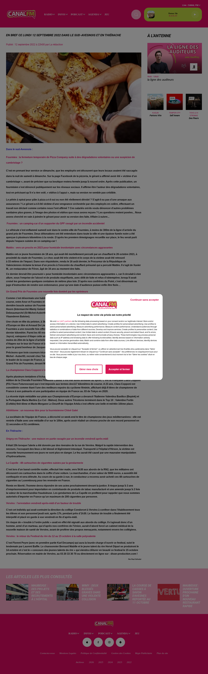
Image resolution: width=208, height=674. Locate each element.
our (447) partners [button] (64, 321)
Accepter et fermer (119, 369)
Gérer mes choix (88, 369)
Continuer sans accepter (144, 299)
